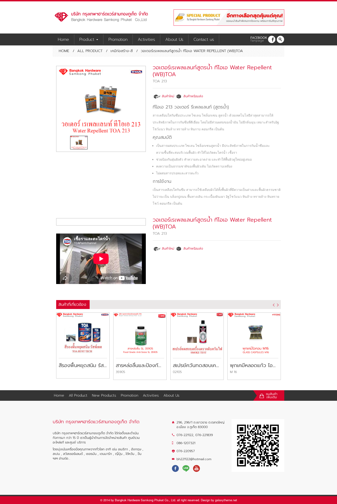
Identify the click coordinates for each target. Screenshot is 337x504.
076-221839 (204, 435)
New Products (104, 395)
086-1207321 (186, 443)
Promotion (117, 39)
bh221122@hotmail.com (194, 459)
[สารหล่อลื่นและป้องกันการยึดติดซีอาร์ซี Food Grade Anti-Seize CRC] (139, 332)
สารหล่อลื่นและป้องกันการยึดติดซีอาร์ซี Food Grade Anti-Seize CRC (140, 365)
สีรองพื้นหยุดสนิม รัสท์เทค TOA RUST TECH (83, 365)
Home (63, 39)
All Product (89, 51)
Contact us (203, 39)
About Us (174, 39)
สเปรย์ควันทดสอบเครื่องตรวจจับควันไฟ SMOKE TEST (197, 365)
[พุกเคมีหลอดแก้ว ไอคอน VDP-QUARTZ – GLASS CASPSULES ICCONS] (254, 332)
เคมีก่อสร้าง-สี (121, 51)
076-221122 (185, 435)
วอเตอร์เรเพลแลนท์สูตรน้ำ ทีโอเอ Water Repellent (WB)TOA (212, 70)
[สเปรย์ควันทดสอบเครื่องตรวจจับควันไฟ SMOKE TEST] (197, 332)
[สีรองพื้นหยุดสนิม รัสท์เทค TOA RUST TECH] (82, 332)
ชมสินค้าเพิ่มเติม (271, 396)
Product (87, 39)
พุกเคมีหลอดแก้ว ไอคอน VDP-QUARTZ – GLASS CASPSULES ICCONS (254, 365)
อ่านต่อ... (64, 458)
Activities (146, 39)
